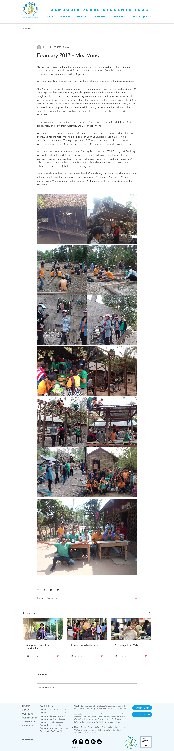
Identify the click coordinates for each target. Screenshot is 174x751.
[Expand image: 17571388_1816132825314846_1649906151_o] (62, 371)
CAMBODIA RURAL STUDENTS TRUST (101, 9)
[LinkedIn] (93, 741)
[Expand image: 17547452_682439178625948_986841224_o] (62, 320)
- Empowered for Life (53, 712)
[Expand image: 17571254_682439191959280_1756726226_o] (112, 320)
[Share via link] (58, 589)
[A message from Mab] (131, 629)
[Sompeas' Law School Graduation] (43, 629)
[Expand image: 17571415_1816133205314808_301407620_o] (62, 219)
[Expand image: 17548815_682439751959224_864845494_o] (62, 421)
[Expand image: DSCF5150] (112, 270)
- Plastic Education (52, 722)
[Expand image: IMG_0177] (112, 472)
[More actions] (135, 47)
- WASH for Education (54, 731)
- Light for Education (53, 719)
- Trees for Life (50, 725)
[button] (147, 29)
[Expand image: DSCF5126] (62, 270)
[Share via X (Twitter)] (44, 589)
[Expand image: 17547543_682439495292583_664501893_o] (112, 421)
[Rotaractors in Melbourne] (87, 629)
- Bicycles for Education (54, 709)
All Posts (27, 28)
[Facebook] (74, 741)
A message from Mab (126, 645)
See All (148, 613)
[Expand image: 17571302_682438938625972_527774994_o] (62, 472)
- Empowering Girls (52, 716)
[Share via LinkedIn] (51, 589)
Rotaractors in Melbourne (84, 645)
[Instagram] (81, 741)
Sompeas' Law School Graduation (38, 647)
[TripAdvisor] (99, 741)
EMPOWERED (28, 725)
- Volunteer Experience (54, 728)
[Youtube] (87, 741)
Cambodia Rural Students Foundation (99, 714)
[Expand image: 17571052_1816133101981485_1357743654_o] (112, 371)
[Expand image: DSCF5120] (112, 219)
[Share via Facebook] (38, 589)
